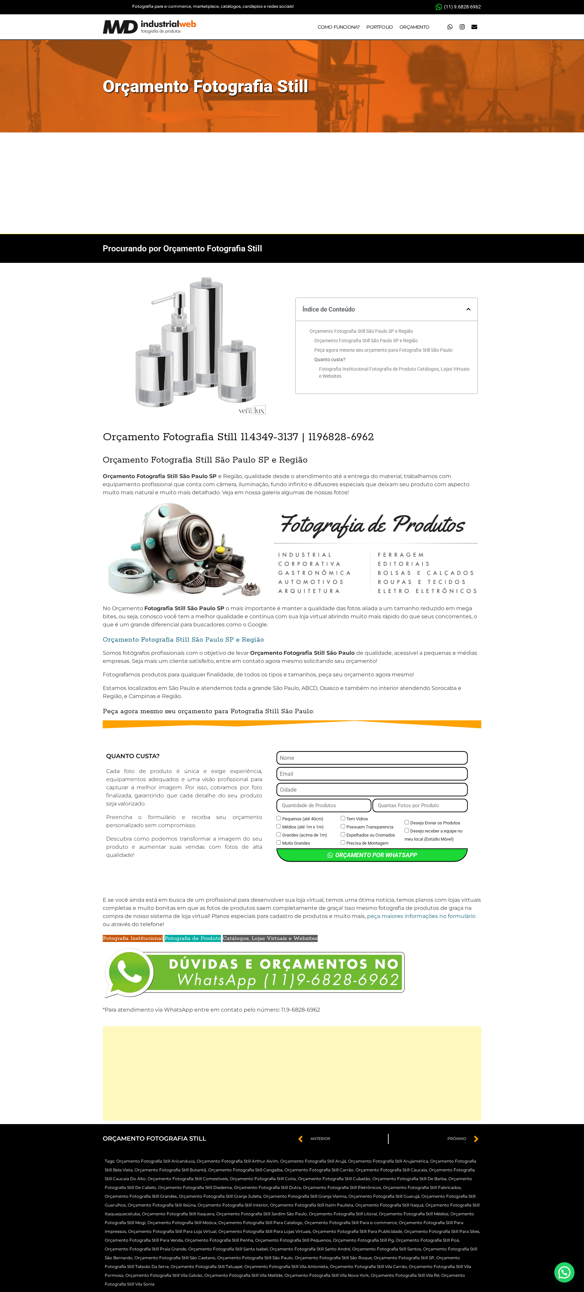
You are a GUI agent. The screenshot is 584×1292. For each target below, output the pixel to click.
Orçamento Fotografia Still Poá (427, 1240)
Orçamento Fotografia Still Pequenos (293, 1240)
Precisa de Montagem (367, 843)
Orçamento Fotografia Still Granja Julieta (220, 1196)
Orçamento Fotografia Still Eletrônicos (342, 1187)
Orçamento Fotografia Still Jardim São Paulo (261, 1213)
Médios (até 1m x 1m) (303, 826)
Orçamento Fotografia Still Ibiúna (162, 1205)
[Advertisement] (292, 183)
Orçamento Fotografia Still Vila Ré (405, 1275)
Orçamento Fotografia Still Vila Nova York (327, 1275)
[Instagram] (462, 27)
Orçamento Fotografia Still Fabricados (422, 1187)
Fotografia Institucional (133, 938)
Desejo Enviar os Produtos (435, 822)
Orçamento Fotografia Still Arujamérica (388, 1161)
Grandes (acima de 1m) (304, 835)
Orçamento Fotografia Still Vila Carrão (368, 1266)
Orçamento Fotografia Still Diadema (195, 1187)
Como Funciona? (339, 27)
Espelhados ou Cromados (370, 835)
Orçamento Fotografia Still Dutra (267, 1187)
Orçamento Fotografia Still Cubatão (334, 1178)
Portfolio (379, 27)
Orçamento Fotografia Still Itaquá (389, 1205)
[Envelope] (474, 27)
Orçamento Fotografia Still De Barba (409, 1178)
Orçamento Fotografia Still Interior (233, 1205)
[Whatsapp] (450, 27)
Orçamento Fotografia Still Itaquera (178, 1213)
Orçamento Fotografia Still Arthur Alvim (237, 1161)
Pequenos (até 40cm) (302, 818)
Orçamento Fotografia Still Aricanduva (155, 1161)
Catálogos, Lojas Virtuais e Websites (270, 938)
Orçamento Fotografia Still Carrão (319, 1169)
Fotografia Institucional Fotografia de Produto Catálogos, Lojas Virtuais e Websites (394, 372)
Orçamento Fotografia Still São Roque (333, 1257)
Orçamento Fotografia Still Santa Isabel (228, 1248)
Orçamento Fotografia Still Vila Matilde (243, 1275)
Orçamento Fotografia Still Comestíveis (188, 1178)
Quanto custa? (329, 359)
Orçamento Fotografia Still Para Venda (144, 1240)
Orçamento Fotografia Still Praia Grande (145, 1248)
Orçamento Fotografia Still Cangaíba (245, 1169)
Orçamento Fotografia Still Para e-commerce (351, 1222)
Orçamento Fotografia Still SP (404, 1257)
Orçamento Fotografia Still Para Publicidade (357, 1231)
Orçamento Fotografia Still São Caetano (175, 1257)
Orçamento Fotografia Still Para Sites (441, 1231)
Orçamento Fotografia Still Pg (363, 1240)
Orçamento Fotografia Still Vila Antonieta (286, 1266)
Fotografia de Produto (193, 938)
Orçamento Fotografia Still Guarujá (383, 1196)
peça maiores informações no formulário (421, 916)
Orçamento (414, 27)
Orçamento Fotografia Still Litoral (343, 1213)
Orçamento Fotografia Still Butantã (170, 1169)
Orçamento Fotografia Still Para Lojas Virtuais (264, 1231)
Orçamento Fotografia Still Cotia (263, 1178)
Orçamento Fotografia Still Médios (413, 1213)
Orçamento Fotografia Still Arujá (313, 1161)
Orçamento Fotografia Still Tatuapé (206, 1266)
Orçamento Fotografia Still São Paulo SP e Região (361, 331)
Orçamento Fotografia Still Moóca (181, 1222)
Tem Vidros (357, 818)
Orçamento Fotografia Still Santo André (310, 1248)
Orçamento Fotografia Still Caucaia (391, 1169)
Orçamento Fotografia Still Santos (386, 1248)
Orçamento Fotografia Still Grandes (141, 1196)
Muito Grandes (296, 843)
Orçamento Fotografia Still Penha (219, 1240)
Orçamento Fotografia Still (205, 86)
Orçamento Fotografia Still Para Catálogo (260, 1222)
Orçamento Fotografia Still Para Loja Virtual (172, 1231)
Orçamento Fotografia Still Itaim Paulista (311, 1205)
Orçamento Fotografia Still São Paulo (255, 1257)
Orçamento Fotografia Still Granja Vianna (304, 1196)
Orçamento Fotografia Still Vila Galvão (163, 1275)
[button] (468, 309)
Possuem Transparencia (369, 826)
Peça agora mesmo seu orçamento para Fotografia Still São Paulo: (383, 350)
